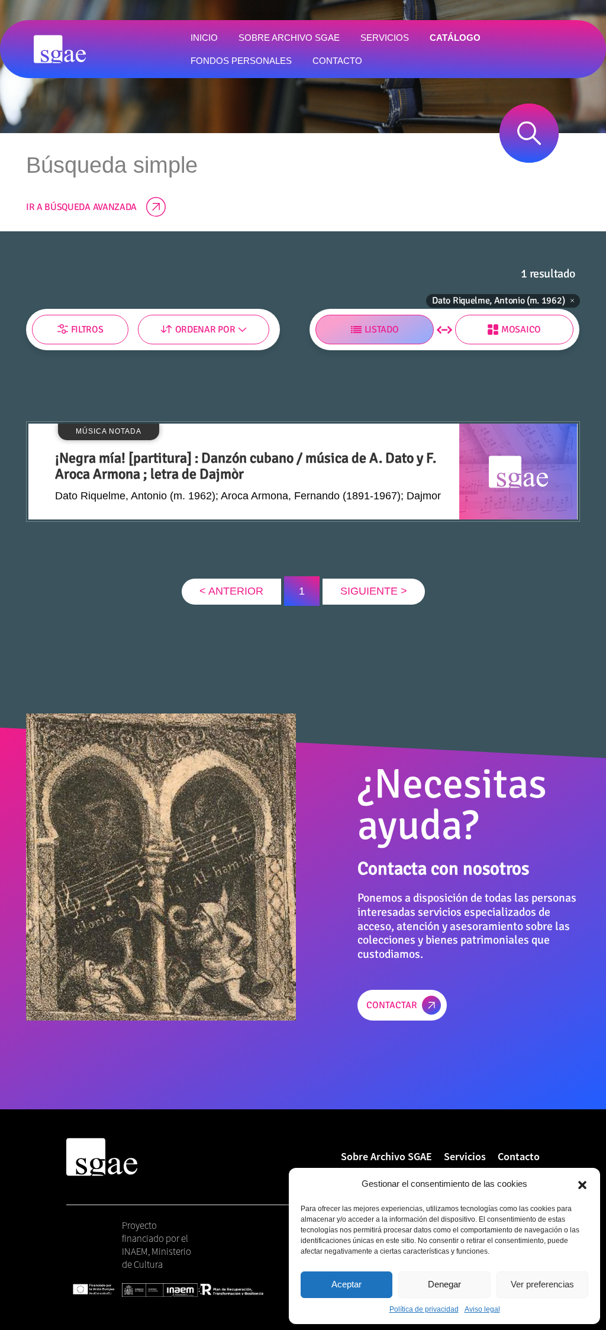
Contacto (519, 1156)
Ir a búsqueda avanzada (81, 207)
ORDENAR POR (205, 329)
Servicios (465, 1156)
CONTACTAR (391, 1005)
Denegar (444, 1284)
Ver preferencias (542, 1284)
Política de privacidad (424, 1309)
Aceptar (346, 1284)
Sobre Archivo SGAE (386, 1156)
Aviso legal (482, 1309)
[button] (582, 1184)
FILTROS (87, 329)
